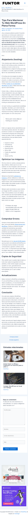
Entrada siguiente (14, 340)
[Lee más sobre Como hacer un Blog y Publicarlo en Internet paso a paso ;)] (13, 356)
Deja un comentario (7, 28)
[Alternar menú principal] (24, 3)
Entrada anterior (14, 336)
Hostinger (17, 513)
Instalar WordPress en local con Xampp (12, 386)
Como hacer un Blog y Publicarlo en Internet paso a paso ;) (13, 365)
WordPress (6, 368)
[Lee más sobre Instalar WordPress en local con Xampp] (13, 378)
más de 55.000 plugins (19, 241)
